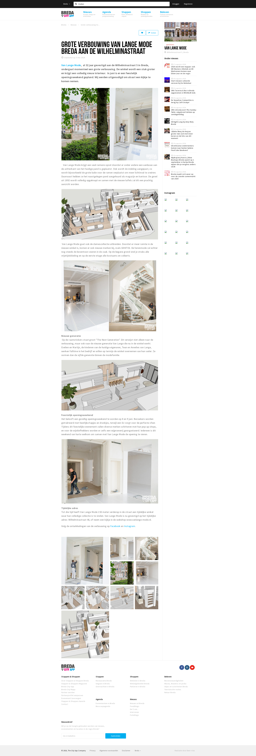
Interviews (134, 712)
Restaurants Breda (104, 680)
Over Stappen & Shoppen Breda (75, 680)
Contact (64, 704)
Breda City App (67, 686)
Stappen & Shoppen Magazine (74, 683)
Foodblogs (134, 706)
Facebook (115, 526)
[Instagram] (187, 667)
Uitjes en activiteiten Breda (176, 686)
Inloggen (175, 4)
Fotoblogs (134, 715)
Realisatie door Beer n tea (185, 750)
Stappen (100, 676)
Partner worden (68, 692)
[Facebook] (181, 667)
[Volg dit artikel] (142, 32)
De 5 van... (134, 709)
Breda (65, 4)
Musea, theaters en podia (175, 683)
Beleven (168, 676)
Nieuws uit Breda (137, 703)
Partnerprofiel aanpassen (72, 695)
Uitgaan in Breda (103, 683)
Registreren (188, 4)
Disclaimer (126, 750)
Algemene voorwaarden (109, 750)
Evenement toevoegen (71, 698)
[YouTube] (192, 667)
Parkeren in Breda (137, 686)
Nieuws (133, 699)
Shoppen (134, 676)
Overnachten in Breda (105, 686)
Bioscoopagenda (103, 706)
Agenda (99, 699)
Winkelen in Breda (137, 680)
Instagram (129, 526)
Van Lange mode (175, 48)
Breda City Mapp (68, 689)
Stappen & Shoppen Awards (73, 701)
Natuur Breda (170, 692)
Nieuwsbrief (66, 722)
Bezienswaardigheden (173, 680)
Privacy (92, 750)
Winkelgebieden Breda (139, 683)
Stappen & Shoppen (70, 676)
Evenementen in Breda (105, 703)
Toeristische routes (172, 689)
